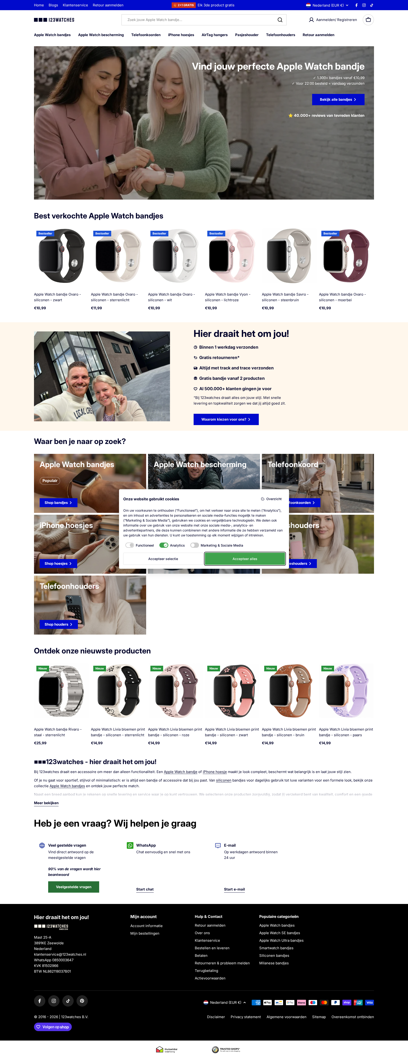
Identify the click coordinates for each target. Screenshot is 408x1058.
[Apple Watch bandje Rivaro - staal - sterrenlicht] (61, 690)
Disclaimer (216, 1017)
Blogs (53, 5)
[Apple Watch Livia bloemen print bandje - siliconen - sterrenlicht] (118, 690)
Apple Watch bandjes (67, 786)
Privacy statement (246, 1017)
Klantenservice (75, 5)
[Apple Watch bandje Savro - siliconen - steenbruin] (289, 255)
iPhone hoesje (215, 771)
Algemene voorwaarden (286, 1017)
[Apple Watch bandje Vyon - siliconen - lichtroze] (232, 255)
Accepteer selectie (163, 559)
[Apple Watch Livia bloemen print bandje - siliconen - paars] (346, 690)
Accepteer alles (245, 559)
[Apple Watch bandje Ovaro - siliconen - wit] (175, 255)
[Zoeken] (280, 20)
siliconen (223, 780)
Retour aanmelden (108, 5)
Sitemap (319, 1017)
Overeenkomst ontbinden (353, 1017)
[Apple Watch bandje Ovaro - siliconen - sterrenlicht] (118, 255)
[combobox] (204, 19)
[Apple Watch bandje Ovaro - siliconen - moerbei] (346, 255)
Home (39, 5)
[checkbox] (138, 545)
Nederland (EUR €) (328, 5)
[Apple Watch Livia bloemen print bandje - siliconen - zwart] (232, 690)
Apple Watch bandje (180, 771)
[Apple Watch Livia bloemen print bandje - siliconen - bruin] (289, 690)
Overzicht (274, 499)
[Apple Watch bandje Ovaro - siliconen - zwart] (61, 255)
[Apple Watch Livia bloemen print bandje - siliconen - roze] (175, 690)
